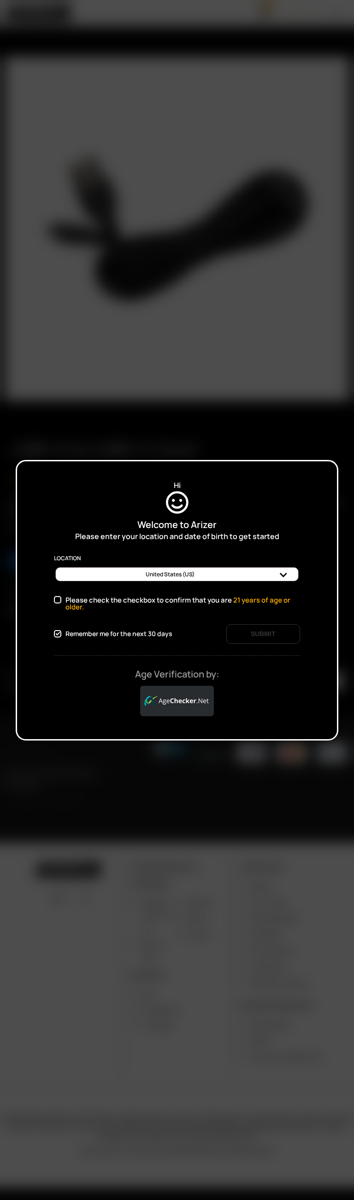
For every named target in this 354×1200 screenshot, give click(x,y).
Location (67, 558)
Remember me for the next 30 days (118, 634)
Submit (263, 633)
